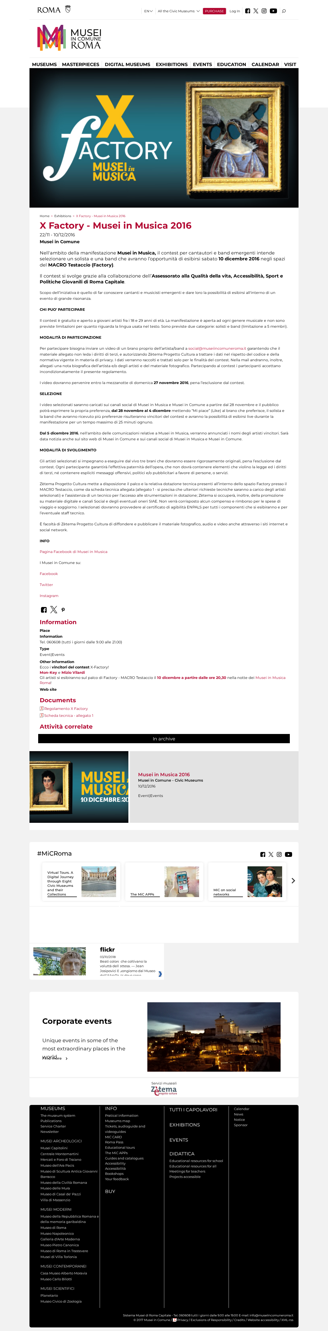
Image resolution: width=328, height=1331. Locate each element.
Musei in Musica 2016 (164, 775)
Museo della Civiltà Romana (63, 1182)
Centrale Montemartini (59, 1154)
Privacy (182, 1320)
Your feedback (117, 1179)
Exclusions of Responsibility (211, 1320)
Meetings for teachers (187, 1171)
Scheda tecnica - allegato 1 (68, 715)
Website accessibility (263, 1320)
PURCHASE (214, 11)
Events (202, 64)
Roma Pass (114, 1142)
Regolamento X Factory (66, 708)
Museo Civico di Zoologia (61, 1301)
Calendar (265, 64)
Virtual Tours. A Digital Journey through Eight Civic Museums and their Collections (60, 883)
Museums (44, 64)
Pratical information (121, 1115)
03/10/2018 (127, 966)
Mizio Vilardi (73, 672)
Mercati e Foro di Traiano (60, 1159)
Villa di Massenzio (55, 1200)
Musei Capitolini (54, 1148)
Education (231, 64)
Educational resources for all (193, 1166)
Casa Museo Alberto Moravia (63, 1273)
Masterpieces (80, 64)
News (238, 1114)
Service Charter (53, 1126)
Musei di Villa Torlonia (58, 1257)
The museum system (57, 1115)
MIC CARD (113, 1137)
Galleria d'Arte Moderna (60, 1239)
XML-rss (287, 1320)
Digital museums (127, 64)
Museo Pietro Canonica (59, 1245)
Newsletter (49, 1132)
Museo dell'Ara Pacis (57, 1165)
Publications (50, 1121)
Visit (290, 64)
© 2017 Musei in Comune (152, 1320)
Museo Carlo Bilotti (56, 1279)
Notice (239, 1119)
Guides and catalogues (124, 1158)
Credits (239, 1320)
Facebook (49, 573)
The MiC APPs (142, 894)
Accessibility (115, 1163)
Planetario (49, 1295)
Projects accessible (185, 1177)
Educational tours (120, 1147)
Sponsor (241, 1125)
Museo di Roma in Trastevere (64, 1251)
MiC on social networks (224, 892)
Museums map (117, 1121)
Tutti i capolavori (193, 1110)
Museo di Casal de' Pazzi (60, 1194)
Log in (235, 11)
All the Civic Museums (176, 11)
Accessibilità (115, 1168)
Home (44, 216)
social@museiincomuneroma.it (217, 348)
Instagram (49, 595)
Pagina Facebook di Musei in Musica (73, 551)
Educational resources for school (196, 1161)
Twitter (46, 584)
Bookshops (114, 1174)
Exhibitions (172, 64)
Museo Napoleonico (57, 1233)
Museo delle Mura (55, 1188)
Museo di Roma (53, 1228)
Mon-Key (48, 672)
